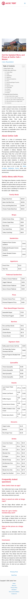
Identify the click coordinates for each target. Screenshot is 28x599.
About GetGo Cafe (8, 68)
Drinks (8, 92)
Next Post (14, 575)
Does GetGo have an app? (12, 96)
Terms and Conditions (14, 591)
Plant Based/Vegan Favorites (13, 82)
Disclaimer (14, 589)
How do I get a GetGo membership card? (15, 99)
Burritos (8, 84)
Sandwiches (9, 75)
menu (3, 62)
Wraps (8, 74)
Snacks (8, 89)
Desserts (9, 90)
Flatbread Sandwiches (11, 79)
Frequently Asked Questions (11, 94)
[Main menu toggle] (25, 3)
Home (14, 583)
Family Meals (9, 72)
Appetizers (9, 77)
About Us (14, 585)
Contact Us (14, 593)
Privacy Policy (14, 587)
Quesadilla (9, 87)
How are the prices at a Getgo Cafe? (14, 101)
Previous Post (14, 571)
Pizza (8, 80)
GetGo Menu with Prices (10, 70)
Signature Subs (10, 85)
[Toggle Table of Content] (22, 66)
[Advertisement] (14, 21)
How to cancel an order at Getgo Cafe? (15, 97)
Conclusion (9, 103)
